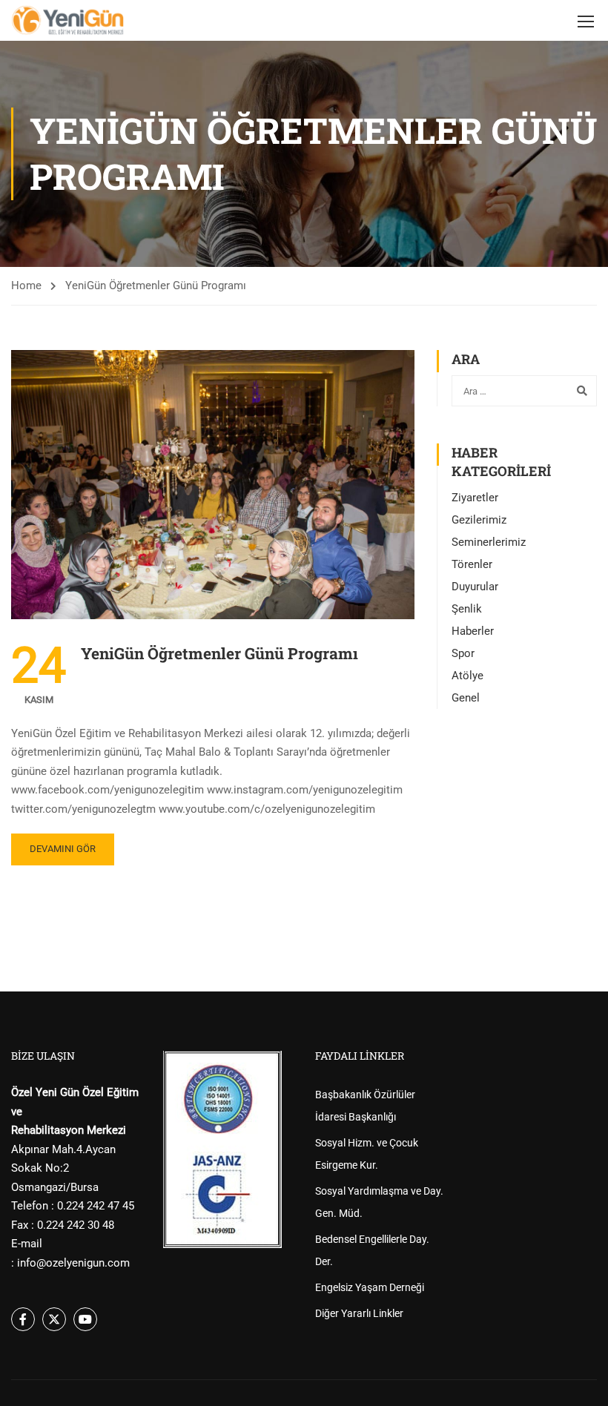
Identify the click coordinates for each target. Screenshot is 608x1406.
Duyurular (475, 586)
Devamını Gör (63, 848)
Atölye (467, 675)
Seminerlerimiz (489, 542)
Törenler (472, 564)
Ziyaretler (475, 497)
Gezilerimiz (479, 520)
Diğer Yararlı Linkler (359, 1313)
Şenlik (467, 608)
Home (26, 285)
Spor (463, 653)
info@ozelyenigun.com (73, 1263)
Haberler (473, 631)
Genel (466, 697)
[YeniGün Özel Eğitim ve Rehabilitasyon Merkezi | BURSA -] (68, 20)
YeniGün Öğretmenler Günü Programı (219, 653)
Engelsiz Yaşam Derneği (369, 1287)
